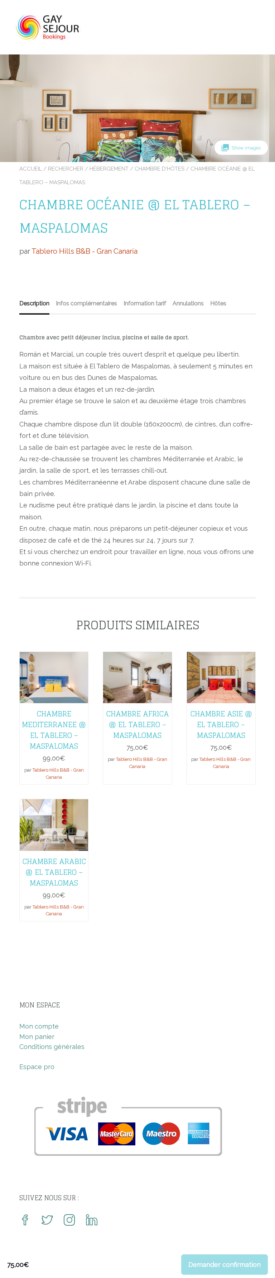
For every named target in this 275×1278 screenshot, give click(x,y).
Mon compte (39, 1026)
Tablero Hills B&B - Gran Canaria (85, 251)
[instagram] (69, 1220)
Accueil (30, 169)
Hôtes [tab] (218, 303)
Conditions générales (52, 1046)
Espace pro (36, 1066)
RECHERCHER (65, 169)
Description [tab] (34, 303)
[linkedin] (91, 1220)
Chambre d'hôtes (159, 169)
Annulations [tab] (188, 303)
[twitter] (47, 1220)
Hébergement (109, 169)
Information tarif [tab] (145, 303)
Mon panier (36, 1036)
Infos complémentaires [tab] (86, 303)
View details (54, 672)
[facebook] (25, 1220)
